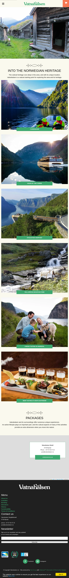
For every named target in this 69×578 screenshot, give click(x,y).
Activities (4, 500)
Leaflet (53, 479)
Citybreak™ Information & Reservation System (52, 570)
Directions (4, 505)
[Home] (34, 3)
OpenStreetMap (59, 479)
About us (4, 498)
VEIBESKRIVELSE (47, 457)
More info (11, 576)
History (3, 507)
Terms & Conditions (8, 511)
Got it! (61, 574)
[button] (32, 56)
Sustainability (6, 509)
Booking (4, 502)
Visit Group (33, 570)
